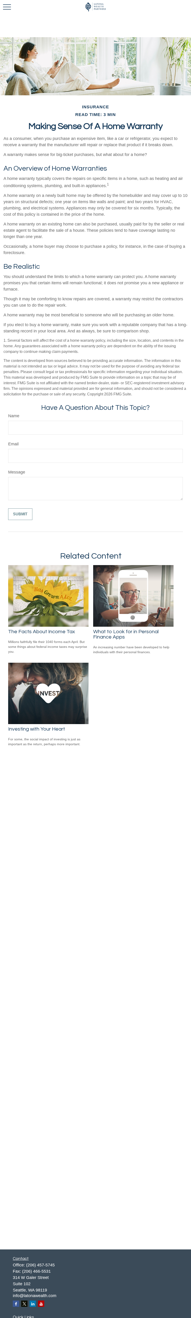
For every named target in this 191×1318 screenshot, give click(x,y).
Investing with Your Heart (36, 729)
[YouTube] (41, 1304)
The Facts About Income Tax (41, 631)
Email (13, 444)
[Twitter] (24, 1304)
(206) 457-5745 (40, 1265)
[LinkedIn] (33, 1304)
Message (16, 472)
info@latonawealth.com (34, 1295)
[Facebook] (16, 1304)
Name (13, 416)
